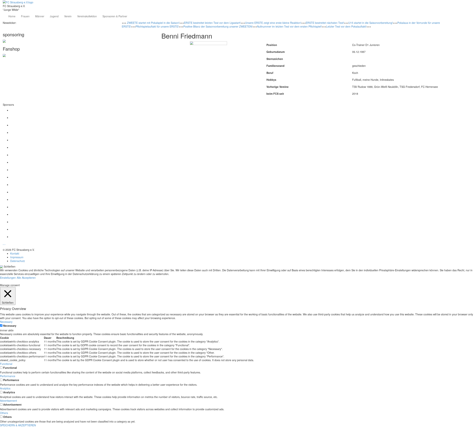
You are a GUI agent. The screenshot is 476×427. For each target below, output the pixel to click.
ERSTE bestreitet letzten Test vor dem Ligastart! (212, 23)
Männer (39, 16)
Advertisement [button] (8, 400)
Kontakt (14, 253)
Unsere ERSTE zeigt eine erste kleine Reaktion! (273, 23)
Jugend (54, 16)
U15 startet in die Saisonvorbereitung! (370, 23)
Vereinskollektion (87, 16)
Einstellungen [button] (8, 277)
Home (11, 16)
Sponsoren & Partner (114, 16)
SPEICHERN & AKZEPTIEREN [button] (18, 425)
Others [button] (4, 413)
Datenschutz (17, 261)
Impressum (16, 257)
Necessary (9, 325)
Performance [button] (7, 376)
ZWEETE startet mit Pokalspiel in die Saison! (153, 23)
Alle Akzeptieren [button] (26, 277)
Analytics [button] (5, 388)
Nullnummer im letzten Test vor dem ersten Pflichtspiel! (289, 26)
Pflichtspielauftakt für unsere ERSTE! (157, 26)
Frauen (25, 16)
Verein (68, 16)
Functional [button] (6, 364)
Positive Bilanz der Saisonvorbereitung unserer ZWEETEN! (218, 26)
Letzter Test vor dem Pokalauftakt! (346, 26)
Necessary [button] (6, 322)
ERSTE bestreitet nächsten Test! (325, 23)
